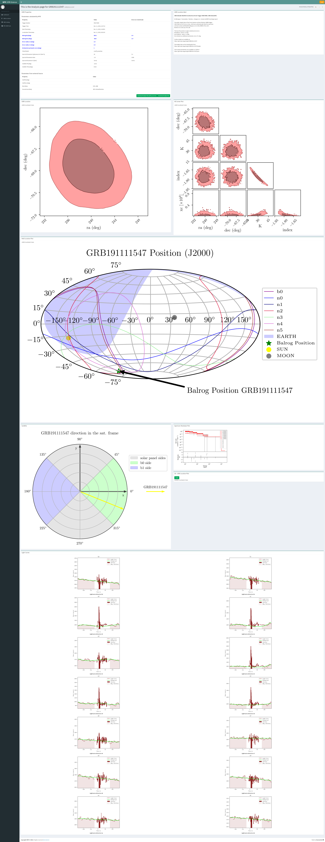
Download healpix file (163, 95)
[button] (21, 2)
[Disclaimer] (46, 840)
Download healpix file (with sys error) (147, 95)
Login (322, 2)
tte (316, 7)
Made (313, 840)
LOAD (176, 477)
